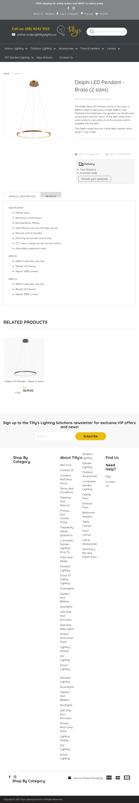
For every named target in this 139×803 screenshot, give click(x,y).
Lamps (111, 48)
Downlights (67, 588)
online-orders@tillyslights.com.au (40, 34)
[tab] (22, 194)
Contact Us (66, 57)
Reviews (49, 13)
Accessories (66, 48)
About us (65, 465)
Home (6, 73)
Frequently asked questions (66, 531)
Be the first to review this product (93, 99)
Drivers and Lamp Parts (66, 637)
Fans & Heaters (90, 48)
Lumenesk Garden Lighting (88, 485)
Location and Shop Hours (66, 479)
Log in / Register (69, 13)
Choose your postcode (94, 178)
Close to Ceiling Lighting (65, 579)
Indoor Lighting (14, 48)
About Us (38, 13)
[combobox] (106, 32)
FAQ (108, 476)
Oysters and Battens (65, 597)
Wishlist (104, 13)
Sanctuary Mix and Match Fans (89, 553)
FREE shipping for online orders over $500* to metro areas (69, 3)
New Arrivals (44, 57)
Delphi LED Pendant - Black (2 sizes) (24, 381)
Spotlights (66, 606)
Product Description (22, 196)
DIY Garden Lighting (17, 57)
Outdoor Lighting (41, 48)
